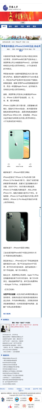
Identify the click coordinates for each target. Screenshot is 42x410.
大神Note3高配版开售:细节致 (11, 367)
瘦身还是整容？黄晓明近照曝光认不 (13, 337)
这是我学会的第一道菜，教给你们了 (13, 339)
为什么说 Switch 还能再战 (10, 349)
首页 (4, 26)
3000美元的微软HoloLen (10, 369)
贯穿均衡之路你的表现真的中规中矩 (13, 379)
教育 (28, 26)
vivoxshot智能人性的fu (9, 384)
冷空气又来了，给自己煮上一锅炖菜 (13, 341)
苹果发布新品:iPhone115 (10, 358)
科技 (24, 42)
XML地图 (27, 389)
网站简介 (2, 389)
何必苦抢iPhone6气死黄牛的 (11, 373)
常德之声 (18, 42)
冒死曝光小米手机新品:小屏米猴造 (12, 371)
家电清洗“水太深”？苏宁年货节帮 (12, 343)
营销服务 (19, 389)
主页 (13, 42)
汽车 (22, 26)
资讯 (10, 26)
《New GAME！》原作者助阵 (11, 352)
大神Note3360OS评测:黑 (10, 365)
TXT (22, 390)
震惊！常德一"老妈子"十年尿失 (21, 322)
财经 (16, 26)
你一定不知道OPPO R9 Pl (10, 382)
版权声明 (35, 389)
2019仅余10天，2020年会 (10, 334)
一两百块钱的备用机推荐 (10, 360)
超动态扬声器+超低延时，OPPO (12, 345)
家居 (34, 26)
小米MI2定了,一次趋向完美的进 (12, 377)
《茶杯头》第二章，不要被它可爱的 (13, 347)
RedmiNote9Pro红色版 (9, 362)
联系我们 (11, 389)
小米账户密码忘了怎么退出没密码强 (13, 375)
